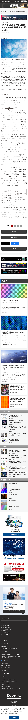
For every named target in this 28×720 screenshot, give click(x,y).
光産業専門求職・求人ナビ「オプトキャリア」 (11, 654)
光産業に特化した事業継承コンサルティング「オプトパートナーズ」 (10, 656)
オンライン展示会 (5, 634)
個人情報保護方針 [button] (13, 713)
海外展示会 (3, 630)
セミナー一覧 (4, 640)
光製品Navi (3, 646)
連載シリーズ (8, 10)
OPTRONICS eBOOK (5, 667)
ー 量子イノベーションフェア (8, 624)
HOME (2, 10)
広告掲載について (14, 702)
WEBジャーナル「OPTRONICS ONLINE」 (9, 681)
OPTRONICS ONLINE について (14, 701)
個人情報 (14, 705)
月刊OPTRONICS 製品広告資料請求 (9, 648)
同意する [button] (14, 717)
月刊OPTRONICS (4, 663)
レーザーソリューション (6, 629)
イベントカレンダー (5, 632)
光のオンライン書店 (5, 665)
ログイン (17, 1)
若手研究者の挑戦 (15, 10)
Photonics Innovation (5, 627)
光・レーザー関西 (5, 625)
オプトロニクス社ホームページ (8, 679)
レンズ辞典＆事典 (5, 673)
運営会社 (14, 704)
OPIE (2, 622)
